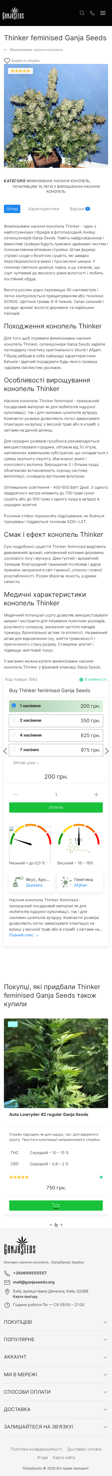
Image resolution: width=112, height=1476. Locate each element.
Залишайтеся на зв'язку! (38, 1427)
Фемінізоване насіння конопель (58, 181)
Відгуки (79, 208)
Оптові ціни (24, 762)
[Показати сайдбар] (103, 13)
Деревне (34, 885)
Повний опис (22, 934)
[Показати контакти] (92, 13)
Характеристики (43, 208)
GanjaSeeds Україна (67, 1262)
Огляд (12, 208)
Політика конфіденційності (36, 1449)
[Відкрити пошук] (82, 13)
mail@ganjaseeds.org (34, 1282)
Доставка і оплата (84, 1449)
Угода (42, 1457)
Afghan (80, 885)
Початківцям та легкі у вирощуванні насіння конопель (56, 189)
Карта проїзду (25, 1296)
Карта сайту (64, 1457)
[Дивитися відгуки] (19, 1177)
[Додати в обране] (104, 1024)
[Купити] (56, 1205)
